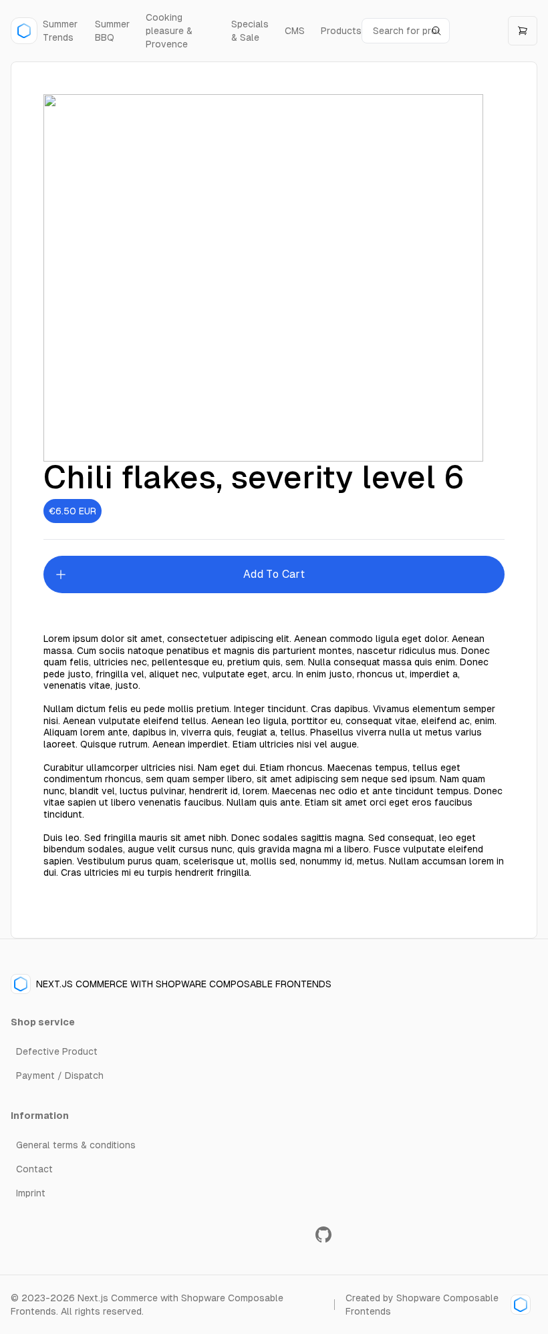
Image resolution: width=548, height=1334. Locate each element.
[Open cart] (522, 30)
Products (341, 30)
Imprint (30, 1193)
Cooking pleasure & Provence (169, 30)
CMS (295, 30)
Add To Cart (274, 574)
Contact (34, 1169)
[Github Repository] (323, 1234)
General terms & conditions (76, 1145)
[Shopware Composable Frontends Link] (518, 1305)
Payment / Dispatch (60, 1075)
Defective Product (57, 1051)
